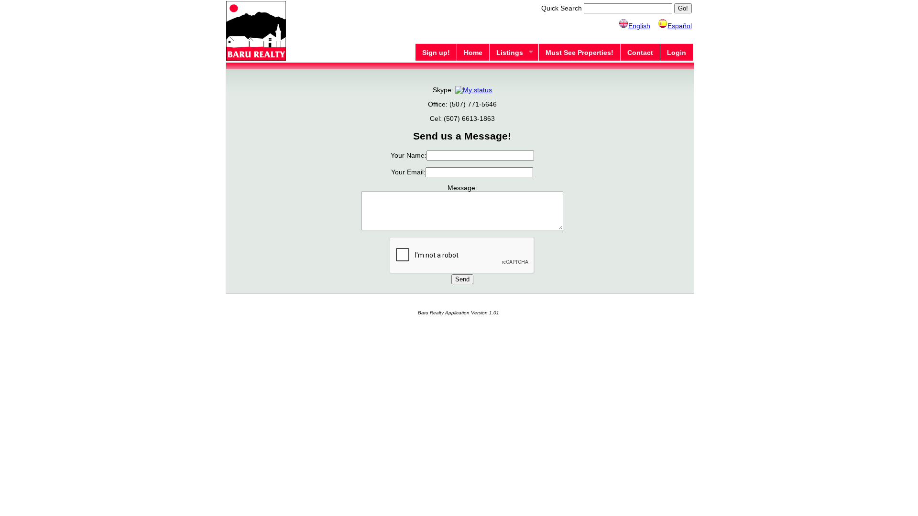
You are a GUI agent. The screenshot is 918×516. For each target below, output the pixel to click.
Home (473, 52)
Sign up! (436, 52)
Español (679, 26)
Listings (506, 53)
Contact (640, 52)
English (639, 26)
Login (676, 52)
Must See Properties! (579, 52)
